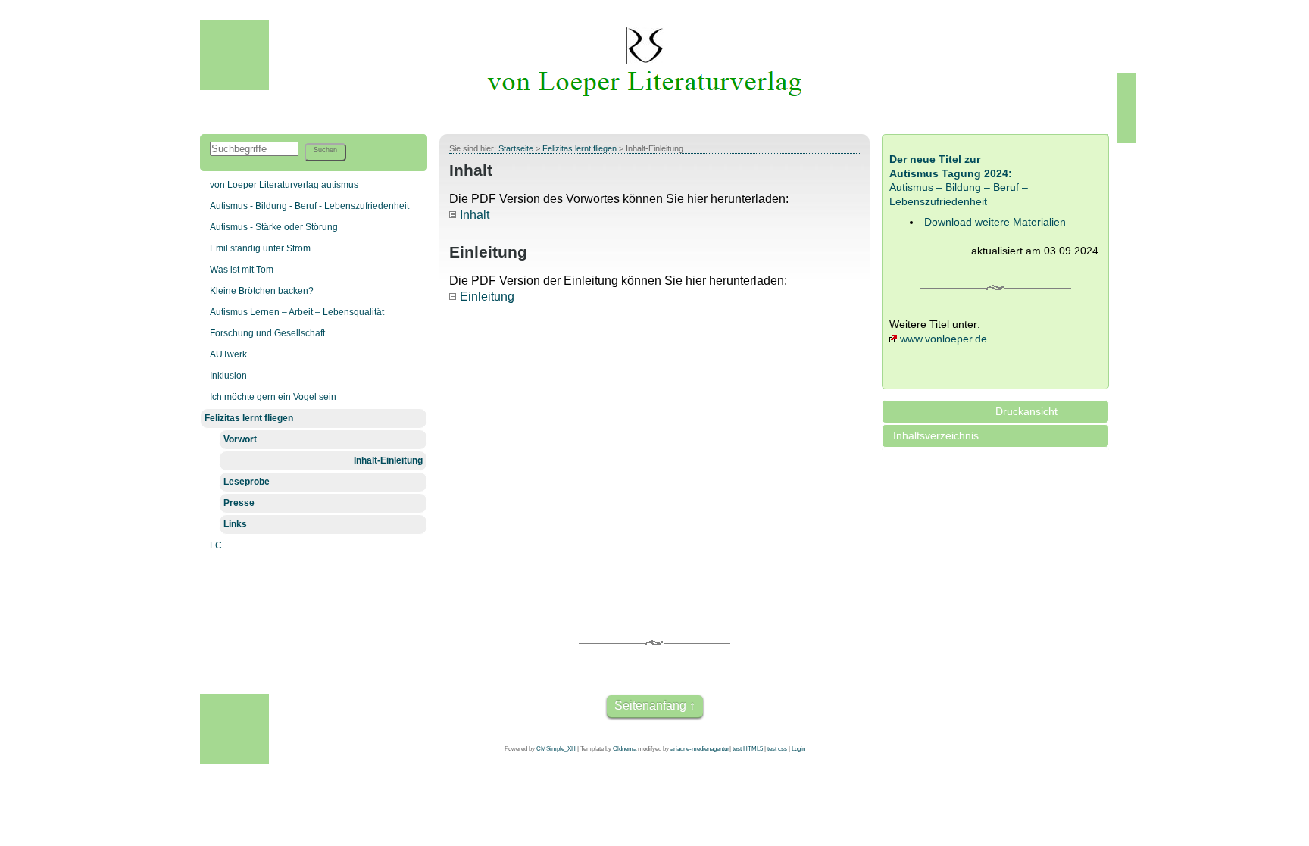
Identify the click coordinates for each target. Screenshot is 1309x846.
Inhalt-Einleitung (388, 460)
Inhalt (474, 214)
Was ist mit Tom (241, 269)
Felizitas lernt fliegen (249, 418)
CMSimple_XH (556, 748)
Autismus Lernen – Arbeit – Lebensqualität (297, 312)
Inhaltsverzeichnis (936, 435)
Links (235, 524)
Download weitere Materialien (995, 222)
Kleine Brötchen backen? (262, 291)
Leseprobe (246, 481)
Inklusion (228, 375)
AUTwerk (228, 354)
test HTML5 (748, 748)
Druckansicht (1026, 411)
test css (777, 748)
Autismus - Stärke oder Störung (274, 227)
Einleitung (487, 296)
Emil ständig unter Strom (260, 248)
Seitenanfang (650, 705)
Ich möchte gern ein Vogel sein (273, 397)
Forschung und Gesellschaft (267, 333)
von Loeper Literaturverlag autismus (284, 185)
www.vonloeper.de (943, 338)
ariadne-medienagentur (699, 748)
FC (216, 545)
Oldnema (624, 748)
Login (798, 748)
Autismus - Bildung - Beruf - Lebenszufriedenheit (309, 206)
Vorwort (240, 439)
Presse (239, 503)
